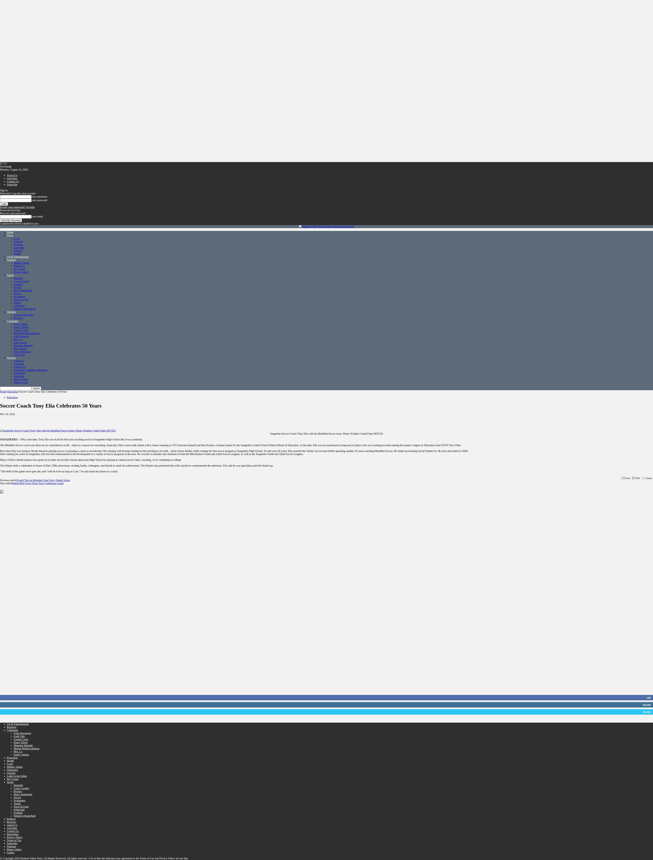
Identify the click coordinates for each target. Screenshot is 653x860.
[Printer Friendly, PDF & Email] (636, 478)
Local (17, 238)
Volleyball (19, 305)
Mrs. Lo (18, 339)
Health (17, 253)
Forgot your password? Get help (17, 207)
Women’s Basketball (25, 308)
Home (10, 232)
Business (18, 244)
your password (39, 200)
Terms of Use (21, 382)
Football (18, 284)
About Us (12, 175)
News (10, 235)
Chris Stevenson (22, 351)
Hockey (18, 287)
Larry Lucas (20, 342)
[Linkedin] (54, 419)
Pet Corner (19, 269)
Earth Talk (19, 354)
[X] (17, 419)
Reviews (18, 318)
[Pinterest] (30, 419)
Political (18, 250)
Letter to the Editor (24, 315)
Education (19, 247)
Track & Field (21, 299)
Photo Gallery (21, 272)
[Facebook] (5, 419)
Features (11, 259)
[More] (103, 419)
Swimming (19, 296)
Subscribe (12, 184)
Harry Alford (21, 324)
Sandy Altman (21, 327)
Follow (647, 704)
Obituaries (19, 266)
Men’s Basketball (23, 290)
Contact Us (13, 181)
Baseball (18, 278)
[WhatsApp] (42, 419)
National (18, 241)
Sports (10, 275)
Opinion (11, 311)
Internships (19, 373)
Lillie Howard (21, 336)
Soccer (17, 293)
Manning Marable (23, 345)
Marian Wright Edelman (26, 333)
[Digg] (90, 419)
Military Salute (21, 263)
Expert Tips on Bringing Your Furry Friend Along (43, 480)
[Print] (66, 419)
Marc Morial (20, 348)
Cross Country (21, 281)
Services (11, 357)
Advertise (12, 178)
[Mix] (78, 419)
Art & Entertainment (18, 256)
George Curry (21, 330)
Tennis (17, 302)
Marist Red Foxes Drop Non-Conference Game (38, 483)
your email (37, 216)
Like (649, 697)
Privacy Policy (14, 837)
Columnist (12, 321)
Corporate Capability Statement (30, 370)
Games (10, 852)
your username (39, 196)
